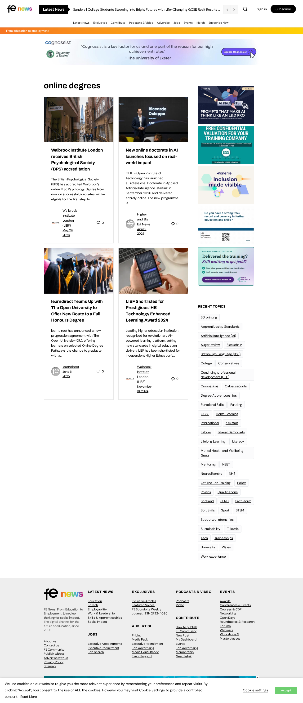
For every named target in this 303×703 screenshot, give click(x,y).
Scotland (207, 501)
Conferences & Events (235, 605)
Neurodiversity (211, 473)
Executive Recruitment (103, 648)
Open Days (227, 618)
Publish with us (54, 654)
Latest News (81, 23)
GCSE (205, 414)
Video (180, 605)
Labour (206, 432)
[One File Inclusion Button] (226, 184)
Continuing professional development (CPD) (218, 374)
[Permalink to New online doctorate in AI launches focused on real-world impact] (153, 119)
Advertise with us (56, 658)
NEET (226, 464)
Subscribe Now (218, 23)
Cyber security (236, 386)
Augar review (210, 345)
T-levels (233, 529)
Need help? (184, 656)
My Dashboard (186, 639)
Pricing (136, 635)
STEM (240, 510)
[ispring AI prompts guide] (226, 104)
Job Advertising (143, 648)
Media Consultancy (145, 652)
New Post (182, 635)
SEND (224, 501)
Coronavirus (209, 386)
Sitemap (50, 666)
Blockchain (234, 345)
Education (95, 601)
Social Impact (97, 622)
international (210, 423)
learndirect (70, 367)
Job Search (96, 652)
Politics (206, 492)
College (206, 363)
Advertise (163, 23)
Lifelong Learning (213, 441)
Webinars (226, 630)
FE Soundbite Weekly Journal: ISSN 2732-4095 (149, 611)
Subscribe (283, 9)
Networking (228, 613)
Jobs (177, 23)
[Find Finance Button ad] (226, 266)
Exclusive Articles (144, 601)
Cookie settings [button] (255, 690)
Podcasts (182, 601)
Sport (225, 510)
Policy (241, 483)
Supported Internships (217, 519)
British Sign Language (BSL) (221, 354)
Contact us (51, 645)
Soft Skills (207, 510)
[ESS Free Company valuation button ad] (226, 144)
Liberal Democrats (231, 432)
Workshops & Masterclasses (230, 636)
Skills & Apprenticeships (105, 618)
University (208, 547)
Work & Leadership (101, 613)
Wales (226, 547)
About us (50, 641)
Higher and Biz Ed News (144, 219)
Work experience (213, 556)
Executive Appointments (105, 644)
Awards (225, 601)
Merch (200, 23)
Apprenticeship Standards (220, 326)
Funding (236, 405)
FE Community (54, 650)
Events (188, 23)
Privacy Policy (53, 662)
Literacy (238, 441)
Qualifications (228, 492)
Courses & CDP (231, 609)
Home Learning (227, 414)
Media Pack (140, 639)
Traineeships (223, 538)
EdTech (93, 605)
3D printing (209, 317)
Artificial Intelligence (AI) (218, 336)
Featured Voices (143, 605)
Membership (185, 652)
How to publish (186, 627)
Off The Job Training (216, 483)
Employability (97, 609)
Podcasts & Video (141, 23)
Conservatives (228, 363)
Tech (204, 538)
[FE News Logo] (19, 8)
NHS (232, 473)
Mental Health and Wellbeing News (222, 452)
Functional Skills (212, 405)
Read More (28, 696)
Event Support (142, 656)
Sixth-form (243, 501)
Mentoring (208, 464)
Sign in (262, 9)
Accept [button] (286, 690)
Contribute (118, 23)
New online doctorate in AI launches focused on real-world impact (152, 156)
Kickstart (232, 423)
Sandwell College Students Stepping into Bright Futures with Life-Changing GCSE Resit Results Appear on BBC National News (148, 9)
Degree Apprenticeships (219, 395)
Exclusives (100, 23)
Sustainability (210, 529)
